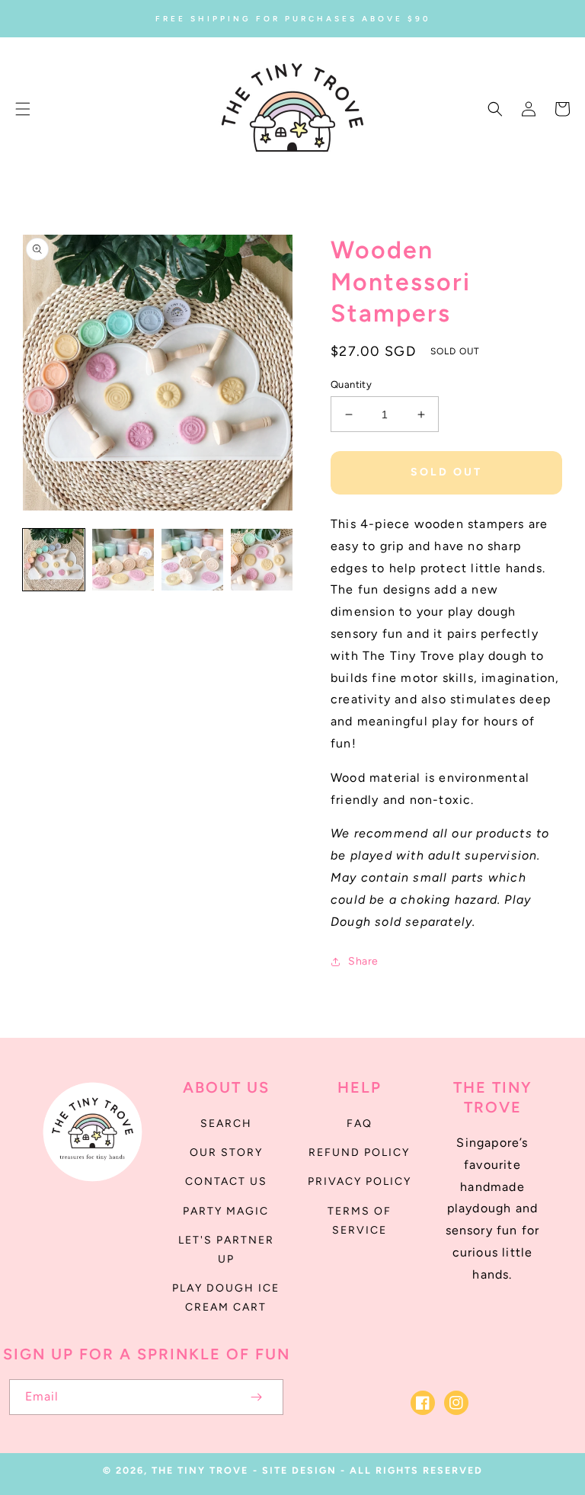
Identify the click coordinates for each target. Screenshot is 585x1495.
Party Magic (226, 1211)
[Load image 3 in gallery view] (192, 560)
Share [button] (363, 961)
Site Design (299, 1470)
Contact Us (226, 1181)
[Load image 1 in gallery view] (54, 560)
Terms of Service (360, 1221)
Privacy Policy (359, 1181)
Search (226, 1123)
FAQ (359, 1123)
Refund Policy (359, 1152)
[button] (23, 109)
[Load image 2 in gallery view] (123, 560)
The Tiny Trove (200, 1470)
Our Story (226, 1152)
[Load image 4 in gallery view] (261, 560)
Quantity (351, 384)
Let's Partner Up (226, 1250)
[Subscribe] (256, 1397)
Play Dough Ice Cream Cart (226, 1298)
